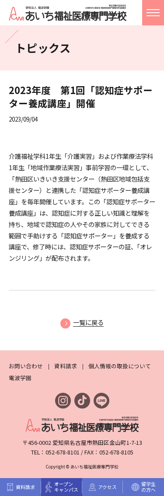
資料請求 (65, 366)
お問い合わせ (26, 366)
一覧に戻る (88, 322)
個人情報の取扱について (119, 366)
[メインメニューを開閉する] (153, 12)
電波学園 (20, 378)
